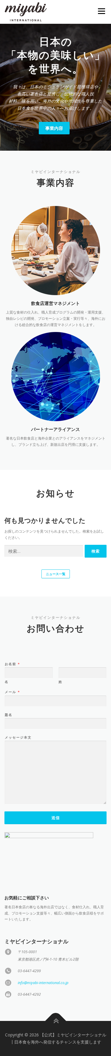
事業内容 (54, 128)
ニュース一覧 (55, 574)
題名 (8, 715)
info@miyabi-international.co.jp (43, 982)
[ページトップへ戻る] (55, 1021)
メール (12, 692)
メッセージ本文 (18, 737)
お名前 (12, 664)
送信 (56, 817)
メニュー (101, 11)
